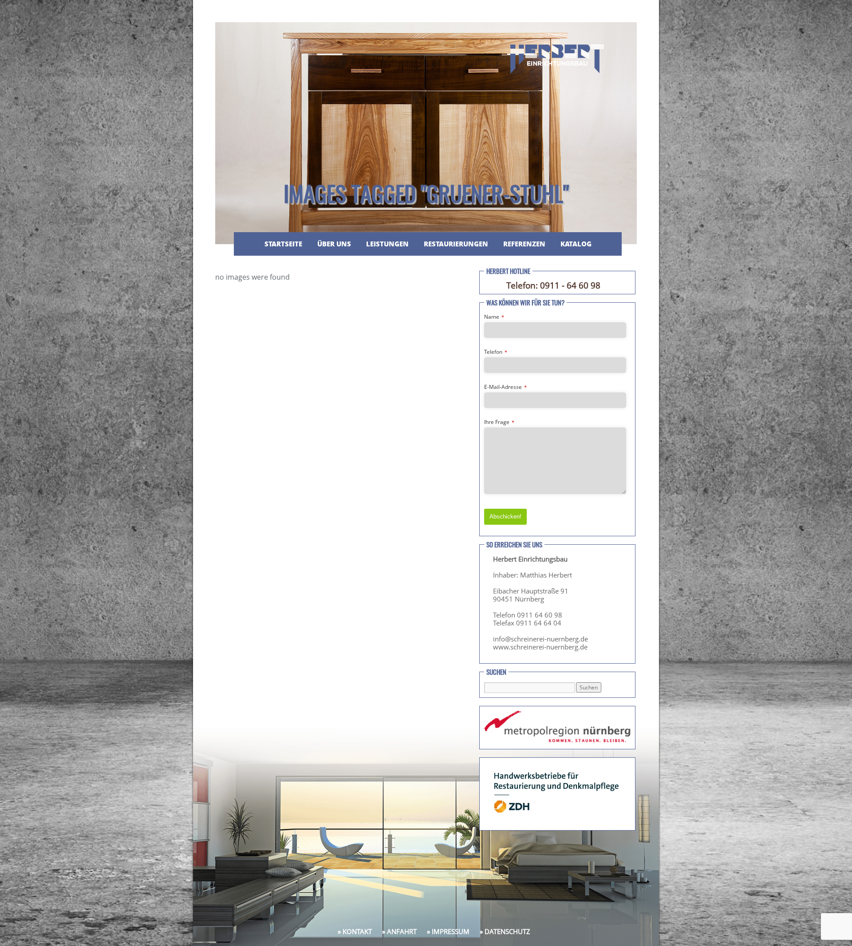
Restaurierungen (456, 243)
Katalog (576, 243)
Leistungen (387, 243)
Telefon (495, 352)
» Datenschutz (505, 931)
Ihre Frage (499, 422)
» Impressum (448, 931)
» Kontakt (355, 931)
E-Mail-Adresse (505, 387)
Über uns (334, 243)
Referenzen (524, 243)
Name (494, 317)
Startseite (283, 243)
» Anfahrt (399, 931)
